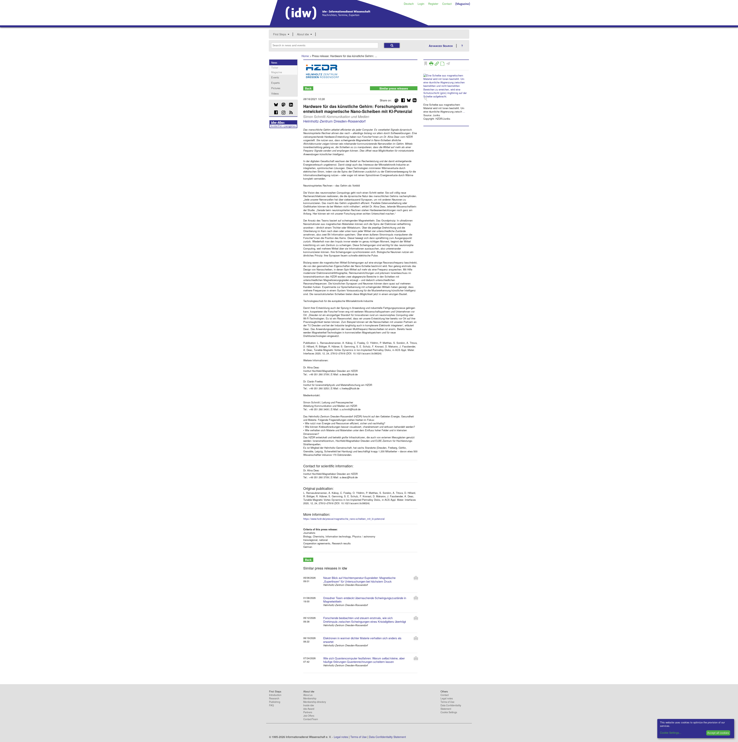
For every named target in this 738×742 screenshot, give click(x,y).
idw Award (308, 708)
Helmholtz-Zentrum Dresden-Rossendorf (334, 121)
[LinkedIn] (289, 105)
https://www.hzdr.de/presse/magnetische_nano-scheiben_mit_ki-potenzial (344, 519)
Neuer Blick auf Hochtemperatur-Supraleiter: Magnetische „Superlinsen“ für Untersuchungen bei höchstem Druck (359, 579)
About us (307, 695)
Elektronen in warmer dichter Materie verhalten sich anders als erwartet (362, 640)
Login (421, 4)
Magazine (276, 72)
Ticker (274, 67)
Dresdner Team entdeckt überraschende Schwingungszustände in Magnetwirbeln (364, 600)
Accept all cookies (718, 732)
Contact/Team (310, 719)
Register (433, 4)
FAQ (271, 705)
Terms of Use (447, 702)
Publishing (274, 702)
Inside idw (308, 705)
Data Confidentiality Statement (450, 707)
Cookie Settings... (670, 732)
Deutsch (409, 4)
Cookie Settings (448, 712)
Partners (307, 712)
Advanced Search (441, 46)
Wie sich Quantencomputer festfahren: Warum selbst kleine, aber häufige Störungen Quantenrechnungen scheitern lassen (364, 660)
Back (308, 88)
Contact (447, 4)
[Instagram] (282, 112)
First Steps (279, 34)
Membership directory (314, 702)
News (274, 62)
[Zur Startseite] (349, 24)
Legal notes (446, 698)
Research (274, 698)
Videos (275, 93)
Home (305, 56)
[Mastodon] (282, 105)
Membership (309, 698)
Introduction (275, 695)
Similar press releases (393, 88)
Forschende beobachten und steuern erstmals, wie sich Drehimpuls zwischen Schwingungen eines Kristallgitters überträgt (364, 619)
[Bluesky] (274, 105)
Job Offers (308, 715)
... (464, 111)
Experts (275, 83)
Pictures (275, 88)
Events (275, 77)
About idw (303, 34)
